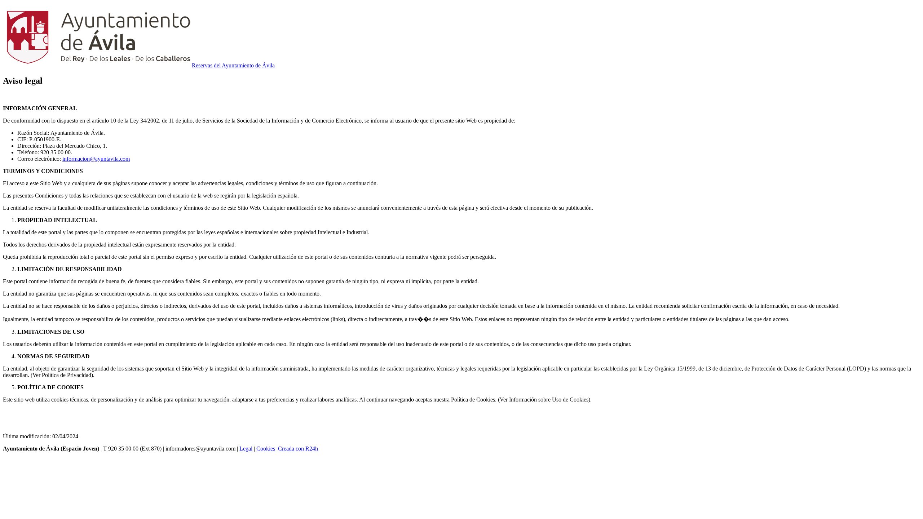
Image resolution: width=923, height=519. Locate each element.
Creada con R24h (298, 448)
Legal (245, 448)
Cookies (265, 448)
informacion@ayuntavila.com (96, 159)
